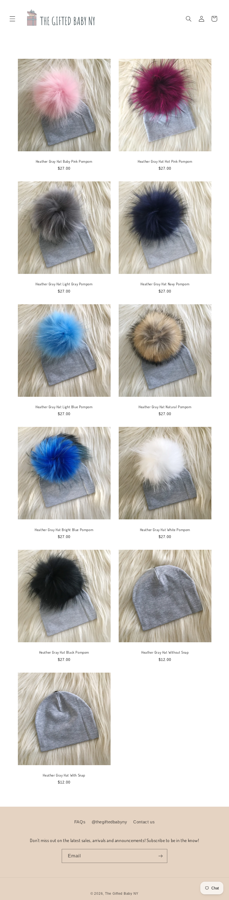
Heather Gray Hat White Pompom (165, 529)
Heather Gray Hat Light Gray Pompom (63, 284)
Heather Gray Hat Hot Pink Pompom (165, 161)
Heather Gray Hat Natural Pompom (165, 407)
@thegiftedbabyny (109, 822)
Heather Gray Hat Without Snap (165, 652)
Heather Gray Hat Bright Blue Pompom (64, 529)
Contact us (144, 822)
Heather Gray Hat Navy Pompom (164, 284)
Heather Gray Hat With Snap (64, 775)
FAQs (80, 822)
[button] (12, 18)
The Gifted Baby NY (122, 893)
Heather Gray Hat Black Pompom (64, 652)
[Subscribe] (160, 856)
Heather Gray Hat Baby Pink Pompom (64, 161)
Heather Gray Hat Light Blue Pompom (63, 407)
